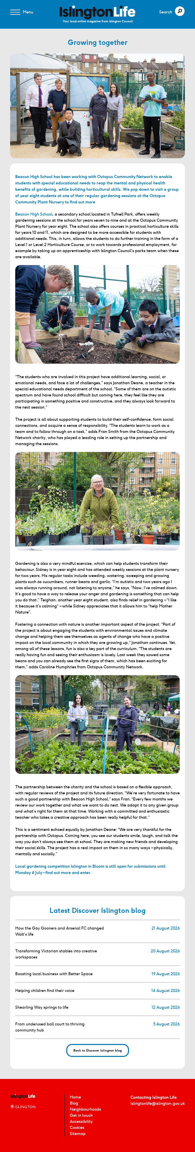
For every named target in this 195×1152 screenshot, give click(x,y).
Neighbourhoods (85, 1109)
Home (75, 1097)
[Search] (180, 11)
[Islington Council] (23, 1112)
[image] (97, 12)
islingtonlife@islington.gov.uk (158, 1103)
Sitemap (78, 1133)
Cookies (77, 1127)
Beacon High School (33, 214)
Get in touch (81, 1115)
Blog (74, 1103)
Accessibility (81, 1121)
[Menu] (15, 12)
